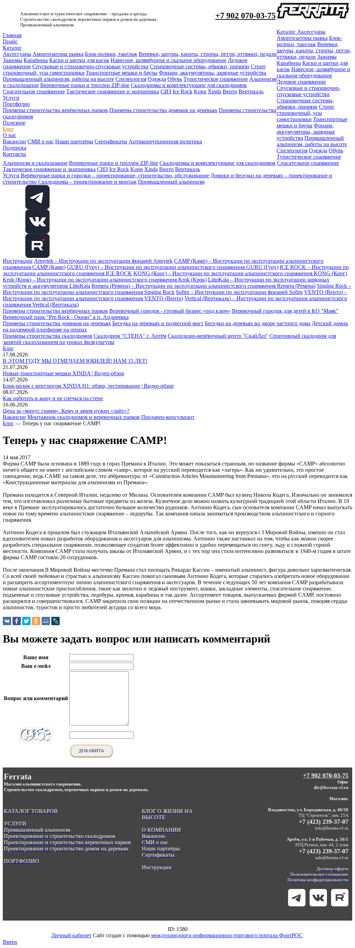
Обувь (174, 79)
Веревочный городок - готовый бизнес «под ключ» (170, 311)
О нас (9, 135)
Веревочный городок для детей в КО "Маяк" (285, 311)
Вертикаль (251, 91)
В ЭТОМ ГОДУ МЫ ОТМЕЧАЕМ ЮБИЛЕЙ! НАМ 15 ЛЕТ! (75, 361)
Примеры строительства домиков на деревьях (163, 110)
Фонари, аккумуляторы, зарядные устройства (212, 73)
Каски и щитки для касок (79, 60)
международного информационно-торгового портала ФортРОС (227, 935)
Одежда (157, 79)
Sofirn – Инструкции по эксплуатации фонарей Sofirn (239, 292)
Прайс (10, 41)
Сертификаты (111, 141)
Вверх (10, 942)
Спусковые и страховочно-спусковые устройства (90, 66)
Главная (12, 35)
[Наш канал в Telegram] (296, 904)
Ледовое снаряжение (301, 82)
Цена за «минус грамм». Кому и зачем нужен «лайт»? (66, 411)
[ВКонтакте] (7, 621)
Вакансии (14, 141)
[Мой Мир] (46, 621)
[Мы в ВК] (37, 232)
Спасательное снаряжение (34, 91)
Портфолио (16, 104)
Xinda (214, 91)
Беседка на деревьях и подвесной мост (158, 323)
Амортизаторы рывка (58, 54)
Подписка (14, 148)
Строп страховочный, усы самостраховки (305, 113)
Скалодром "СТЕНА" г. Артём (130, 336)
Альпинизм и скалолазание (35, 163)
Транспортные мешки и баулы (121, 73)
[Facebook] (16, 621)
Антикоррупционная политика (165, 141)
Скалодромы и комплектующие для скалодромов (189, 85)
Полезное (14, 123)
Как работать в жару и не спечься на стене (53, 398)
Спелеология (130, 79)
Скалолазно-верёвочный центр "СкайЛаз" (218, 336)
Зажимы (12, 60)
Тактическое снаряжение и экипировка (112, 91)
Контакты (14, 154)
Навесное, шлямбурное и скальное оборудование (168, 60)
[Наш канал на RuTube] (37, 256)
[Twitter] (26, 621)
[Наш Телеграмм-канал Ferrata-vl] (37, 207)
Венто (230, 91)
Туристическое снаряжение (215, 79)
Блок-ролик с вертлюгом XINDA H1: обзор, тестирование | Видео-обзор (88, 386)
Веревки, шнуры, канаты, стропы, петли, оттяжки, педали (208, 54)
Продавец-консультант (167, 417)
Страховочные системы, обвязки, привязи (199, 66)
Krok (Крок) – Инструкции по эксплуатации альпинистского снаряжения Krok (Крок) (105, 280)
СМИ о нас (40, 141)
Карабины (36, 60)
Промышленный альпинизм (171, 182)
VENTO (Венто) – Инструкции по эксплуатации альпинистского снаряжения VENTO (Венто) (175, 295)
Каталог (12, 48)
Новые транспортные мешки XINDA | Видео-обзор (63, 373)
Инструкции (18, 261)
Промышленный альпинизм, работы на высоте (58, 79)
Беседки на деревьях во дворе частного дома (257, 323)
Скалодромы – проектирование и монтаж (87, 182)
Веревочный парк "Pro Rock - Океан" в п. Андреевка (66, 317)
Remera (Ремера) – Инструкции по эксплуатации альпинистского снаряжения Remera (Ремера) (203, 286)
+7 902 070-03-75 (245, 15)
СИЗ (166, 91)
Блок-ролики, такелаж (111, 54)
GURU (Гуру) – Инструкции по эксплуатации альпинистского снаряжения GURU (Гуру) (172, 267)
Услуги (11, 98)
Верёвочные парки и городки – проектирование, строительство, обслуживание (115, 175)
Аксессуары (17, 54)
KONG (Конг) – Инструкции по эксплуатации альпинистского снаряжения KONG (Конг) (240, 273)
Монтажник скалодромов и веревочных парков (83, 417)
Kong (200, 91)
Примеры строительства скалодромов (47, 336)
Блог (8, 129)
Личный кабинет (71, 935)
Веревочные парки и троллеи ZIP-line (84, 85)
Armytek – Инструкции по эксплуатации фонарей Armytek (103, 261)
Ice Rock (182, 91)
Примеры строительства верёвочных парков (55, 110)
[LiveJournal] (55, 621)
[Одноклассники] (36, 621)
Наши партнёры (74, 141)
